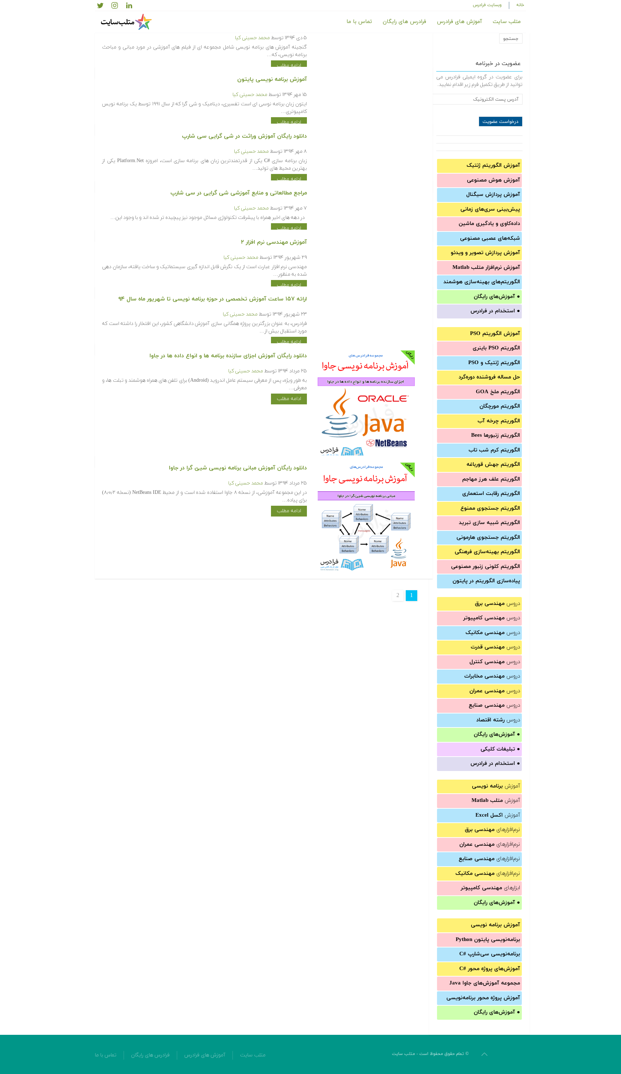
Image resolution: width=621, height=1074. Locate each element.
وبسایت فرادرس (487, 5)
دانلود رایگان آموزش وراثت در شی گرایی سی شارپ (244, 136)
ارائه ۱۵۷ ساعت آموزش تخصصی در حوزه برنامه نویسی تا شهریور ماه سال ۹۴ (212, 299)
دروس (497, 603)
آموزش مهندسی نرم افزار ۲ (274, 242)
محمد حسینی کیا (252, 38)
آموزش (496, 786)
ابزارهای (490, 888)
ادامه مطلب (289, 65)
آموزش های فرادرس (459, 22)
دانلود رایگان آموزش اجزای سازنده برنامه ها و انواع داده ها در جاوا (228, 356)
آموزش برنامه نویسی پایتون (272, 79)
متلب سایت (507, 22)
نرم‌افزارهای (492, 830)
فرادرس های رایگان (404, 22)
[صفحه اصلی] (127, 22)
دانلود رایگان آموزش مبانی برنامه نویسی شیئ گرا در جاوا (238, 468)
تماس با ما (359, 22)
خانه (520, 5)
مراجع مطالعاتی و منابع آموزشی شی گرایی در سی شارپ (238, 193)
